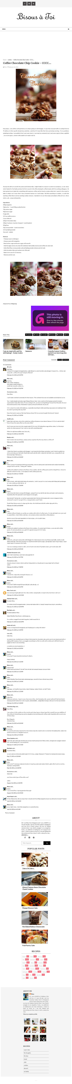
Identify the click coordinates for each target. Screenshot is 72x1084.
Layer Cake (32, 965)
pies (31, 975)
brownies (40, 956)
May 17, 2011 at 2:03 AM (14, 756)
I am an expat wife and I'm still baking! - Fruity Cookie (13, 352)
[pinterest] (33, 4)
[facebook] (25, 4)
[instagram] (29, 4)
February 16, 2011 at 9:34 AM (15, 735)
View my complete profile (30, 1014)
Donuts (32, 962)
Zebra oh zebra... (28, 868)
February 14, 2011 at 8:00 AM (15, 505)
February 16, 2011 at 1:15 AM (15, 691)
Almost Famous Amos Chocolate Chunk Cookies (34, 888)
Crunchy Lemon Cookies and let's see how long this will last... (57, 353)
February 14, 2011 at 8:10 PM (15, 577)
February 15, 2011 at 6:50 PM (15, 648)
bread (31, 956)
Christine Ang (11, 706)
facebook (65, 359)
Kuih (23, 965)
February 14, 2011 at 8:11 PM (15, 587)
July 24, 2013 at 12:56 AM (14, 801)
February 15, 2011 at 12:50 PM (15, 621)
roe (8, 633)
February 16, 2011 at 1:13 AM (15, 671)
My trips (35, 971)
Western (31, 978)
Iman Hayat (10, 796)
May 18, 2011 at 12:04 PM (14, 768)
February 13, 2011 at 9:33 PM (15, 415)
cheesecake (32, 959)
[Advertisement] (36, 47)
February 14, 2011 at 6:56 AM (15, 457)
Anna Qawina (11, 738)
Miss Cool (10, 590)
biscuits (24, 956)
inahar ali (9, 625)
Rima (8, 460)
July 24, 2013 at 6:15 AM (13, 809)
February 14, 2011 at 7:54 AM (15, 473)
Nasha (9, 437)
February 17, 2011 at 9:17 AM (15, 744)
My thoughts (25, 971)
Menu (4, 29)
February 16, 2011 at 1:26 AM (15, 703)
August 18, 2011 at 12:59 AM (15, 793)
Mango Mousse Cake (29, 908)
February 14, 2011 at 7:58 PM (15, 567)
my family (32, 968)
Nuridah (9, 610)
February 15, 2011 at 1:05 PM (15, 630)
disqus (59, 359)
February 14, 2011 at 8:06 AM (15, 532)
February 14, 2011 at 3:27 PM (15, 557)
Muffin (23, 968)
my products (42, 968)
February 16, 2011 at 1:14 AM (15, 681)
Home (4, 59)
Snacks (23, 978)
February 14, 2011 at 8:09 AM (15, 549)
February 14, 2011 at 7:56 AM (15, 485)
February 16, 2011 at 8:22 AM (15, 723)
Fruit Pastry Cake (28, 945)
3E (7, 367)
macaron (41, 965)
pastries (44, 971)
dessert (24, 962)
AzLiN (8, 419)
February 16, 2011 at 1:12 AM (15, 661)
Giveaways (40, 962)
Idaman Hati (10, 598)
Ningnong (14, 303)
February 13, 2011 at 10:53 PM (15, 434)
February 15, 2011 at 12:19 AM (15, 595)
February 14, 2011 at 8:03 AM (15, 520)
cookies (41, 959)
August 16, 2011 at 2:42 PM (14, 783)
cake (23, 959)
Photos (23, 975)
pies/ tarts (39, 975)
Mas (8, 378)
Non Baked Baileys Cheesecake (33, 927)
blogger (54, 359)
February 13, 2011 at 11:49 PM (15, 442)
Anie (8, 445)
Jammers (28, 351)
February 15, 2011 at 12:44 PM (15, 606)
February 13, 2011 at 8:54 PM (15, 375)
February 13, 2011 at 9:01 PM (15, 388)
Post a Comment (9, 813)
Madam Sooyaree (12, 552)
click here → (25, 834)
